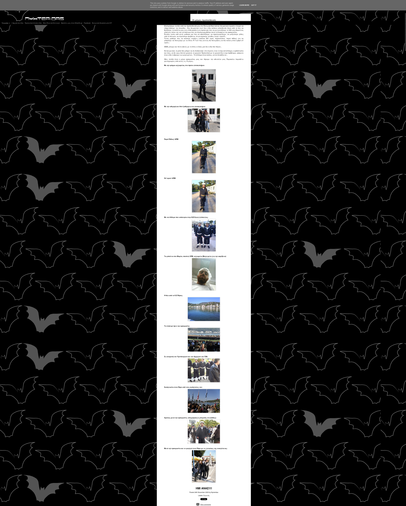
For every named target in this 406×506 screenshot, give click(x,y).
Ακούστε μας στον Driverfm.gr (71, 23)
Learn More (244, 5)
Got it (253, 5)
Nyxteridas (214, 492)
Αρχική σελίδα (17, 23)
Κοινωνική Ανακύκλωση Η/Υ (102, 23)
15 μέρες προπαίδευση (204, 19)
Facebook (87, 23)
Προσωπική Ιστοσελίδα (33, 23)
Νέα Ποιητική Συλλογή (51, 23)
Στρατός (206, 495)
